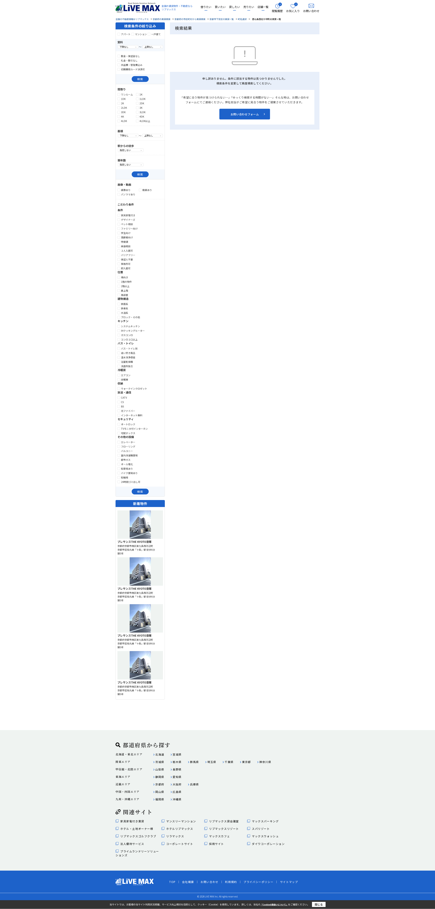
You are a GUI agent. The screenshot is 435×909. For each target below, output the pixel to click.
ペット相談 (127, 224)
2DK (142, 103)
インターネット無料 (131, 415)
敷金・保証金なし (130, 56)
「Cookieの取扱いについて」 (274, 904)
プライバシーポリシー (258, 882)
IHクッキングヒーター (133, 330)
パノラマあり (128, 194)
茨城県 (159, 762)
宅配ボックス (128, 433)
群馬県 (194, 762)
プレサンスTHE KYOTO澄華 (134, 542)
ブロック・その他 (130, 317)
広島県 (177, 792)
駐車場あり (127, 468)
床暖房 (124, 379)
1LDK (142, 99)
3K (141, 107)
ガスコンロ (127, 335)
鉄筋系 (124, 304)
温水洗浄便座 (128, 357)
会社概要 (188, 882)
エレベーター (128, 442)
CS (122, 402)
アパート (125, 34)
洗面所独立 (127, 366)
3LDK (142, 112)
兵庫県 (194, 784)
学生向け (125, 233)
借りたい (206, 7)
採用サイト (216, 844)
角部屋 (124, 295)
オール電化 (127, 464)
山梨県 (159, 769)
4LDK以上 (145, 121)
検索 (140, 79)
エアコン (125, 375)
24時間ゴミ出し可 (130, 482)
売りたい (248, 7)
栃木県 (177, 762)
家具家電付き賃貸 (132, 821)
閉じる (319, 904)
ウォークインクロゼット (134, 388)
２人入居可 (127, 250)
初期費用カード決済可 (133, 69)
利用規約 (231, 882)
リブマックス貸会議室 (224, 821)
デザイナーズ (128, 219)
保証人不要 (127, 259)
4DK (142, 116)
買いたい (220, 7)
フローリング (128, 446)
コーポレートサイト (179, 844)
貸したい (234, 7)
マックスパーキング (265, 821)
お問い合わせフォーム (245, 114)
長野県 (177, 769)
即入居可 (125, 268)
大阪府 (177, 784)
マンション (141, 34)
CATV (124, 397)
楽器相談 (125, 246)
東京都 (246, 762)
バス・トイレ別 (129, 348)
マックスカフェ (219, 836)
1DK (123, 99)
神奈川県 (265, 762)
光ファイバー (128, 411)
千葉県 (229, 762)
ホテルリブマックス (179, 829)
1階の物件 (126, 281)
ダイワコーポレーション (268, 844)
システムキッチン (130, 326)
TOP (172, 882)
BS (122, 406)
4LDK (124, 121)
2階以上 (125, 286)
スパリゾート (261, 829)
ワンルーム (127, 94)
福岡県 (159, 799)
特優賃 (124, 241)
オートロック (128, 424)
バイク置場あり (129, 473)
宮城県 (177, 754)
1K (141, 94)
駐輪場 (124, 477)
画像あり (125, 190)
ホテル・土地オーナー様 (136, 829)
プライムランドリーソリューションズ (137, 853)
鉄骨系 (124, 308)
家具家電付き (128, 215)
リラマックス (175, 836)
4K (122, 116)
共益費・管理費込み (131, 65)
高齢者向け (127, 237)
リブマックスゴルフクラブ (138, 836)
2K (122, 103)
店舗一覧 (263, 7)
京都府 (159, 784)
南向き (124, 277)
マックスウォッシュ (265, 836)
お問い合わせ (210, 882)
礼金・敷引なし (129, 60)
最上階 (124, 290)
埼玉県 (211, 762)
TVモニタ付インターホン (134, 428)
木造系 (124, 312)
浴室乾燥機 (127, 361)
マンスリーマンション (181, 821)
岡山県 (159, 792)
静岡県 (159, 777)
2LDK (124, 107)
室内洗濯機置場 (129, 455)
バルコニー (127, 451)
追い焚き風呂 (128, 353)
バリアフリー (128, 255)
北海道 (159, 754)
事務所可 (125, 264)
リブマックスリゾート (224, 829)
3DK (123, 112)
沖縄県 (177, 799)
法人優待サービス (132, 844)
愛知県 (177, 777)
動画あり (147, 190)
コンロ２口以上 (129, 339)
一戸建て (156, 34)
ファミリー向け (129, 228)
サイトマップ (289, 882)
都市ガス (125, 459)
